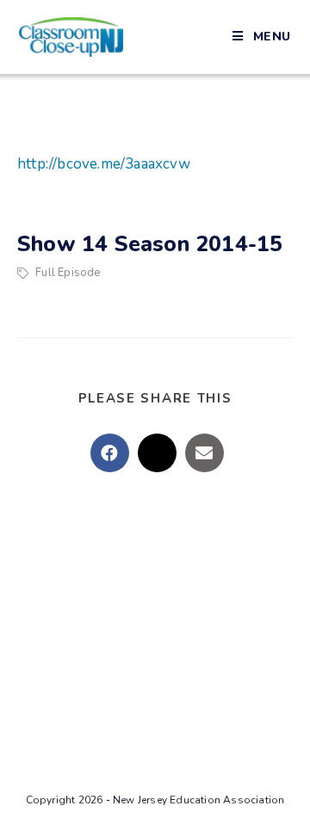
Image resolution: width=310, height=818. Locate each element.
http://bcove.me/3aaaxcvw (103, 164)
